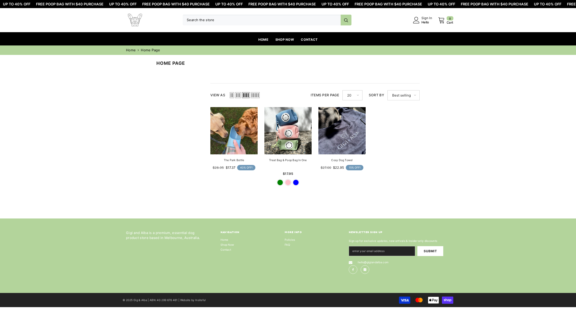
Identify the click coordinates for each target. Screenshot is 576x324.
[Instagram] (365, 269)
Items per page (325, 95)
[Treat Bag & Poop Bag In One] (288, 130)
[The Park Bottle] (234, 130)
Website (185, 300)
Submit (430, 251)
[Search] (267, 20)
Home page (150, 50)
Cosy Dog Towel (342, 160)
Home (131, 50)
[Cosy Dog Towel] (342, 130)
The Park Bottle (234, 160)
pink (288, 182)
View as (217, 95)
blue (295, 182)
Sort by (376, 95)
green (280, 182)
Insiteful (200, 300)
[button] (232, 95)
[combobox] (262, 20)
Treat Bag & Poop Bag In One (288, 160)
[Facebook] (353, 269)
